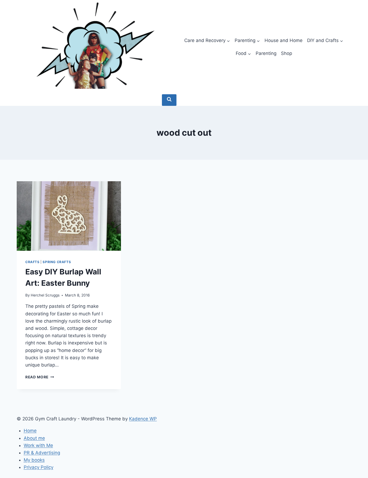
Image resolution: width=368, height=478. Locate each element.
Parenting (266, 53)
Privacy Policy (38, 467)
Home (30, 430)
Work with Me (38, 445)
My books (34, 460)
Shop (286, 53)
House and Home (284, 40)
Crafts (32, 262)
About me (34, 438)
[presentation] (69, 216)
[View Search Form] (169, 100)
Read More (39, 377)
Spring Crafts (57, 262)
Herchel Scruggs (45, 295)
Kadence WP (143, 418)
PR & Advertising (42, 452)
